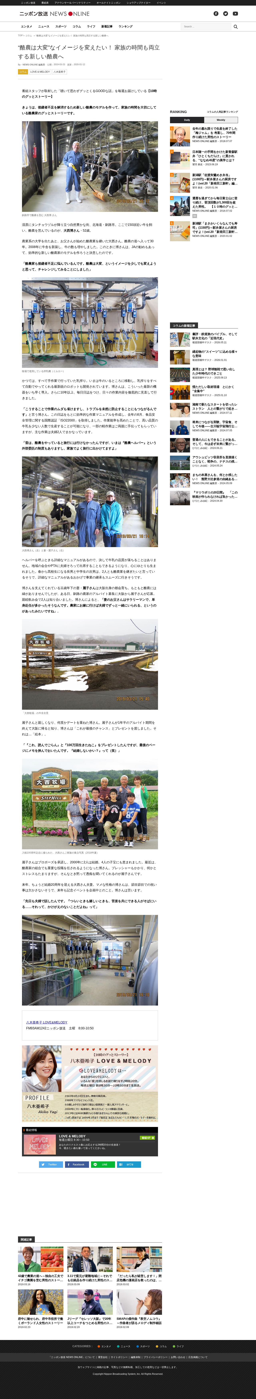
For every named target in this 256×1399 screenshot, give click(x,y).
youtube (235, 13)
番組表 (45, 2)
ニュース (43, 26)
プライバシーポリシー (156, 1357)
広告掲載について (198, 1357)
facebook (216, 13)
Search (235, 26)
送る (103, 1164)
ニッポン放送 (28, 2)
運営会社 (103, 1357)
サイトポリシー (119, 1357)
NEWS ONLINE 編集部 (34, 64)
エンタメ (26, 26)
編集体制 (135, 1357)
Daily (187, 120)
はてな (129, 1164)
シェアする (77, 1164)
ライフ (91, 26)
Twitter (225, 13)
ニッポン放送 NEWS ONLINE (62, 13)
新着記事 (107, 26)
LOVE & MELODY (40, 71)
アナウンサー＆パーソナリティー (73, 2)
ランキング (126, 26)
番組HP (147, 1137)
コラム (77, 26)
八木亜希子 (60, 71)
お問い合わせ (178, 1357)
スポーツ (61, 26)
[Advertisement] (204, 71)
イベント (161, 2)
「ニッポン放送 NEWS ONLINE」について (72, 1357)
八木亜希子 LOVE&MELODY (46, 1022)
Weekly (221, 120)
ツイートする (51, 1164)
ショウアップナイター (139, 2)
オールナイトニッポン (109, 2)
